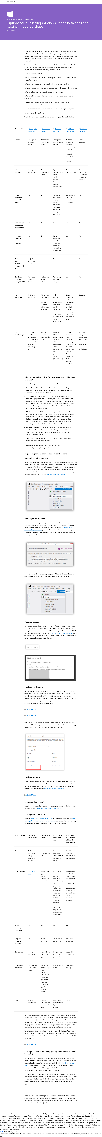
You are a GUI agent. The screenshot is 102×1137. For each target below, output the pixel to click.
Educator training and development (52, 1120)
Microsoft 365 (39, 1122)
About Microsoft (37, 1127)
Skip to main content (7, 1)
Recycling (89, 1134)
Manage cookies (51, 1134)
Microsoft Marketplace (92, 1125)
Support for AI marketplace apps (51, 1125)
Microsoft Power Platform (54, 1122)
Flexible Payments (34, 1118)
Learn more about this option (56, 474)
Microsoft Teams (70, 1122)
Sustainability (14, 1129)
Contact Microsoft (32, 1134)
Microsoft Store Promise (18, 1118)
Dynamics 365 (28, 1122)
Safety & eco (81, 1134)
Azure (9, 1125)
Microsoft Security (16, 1122)
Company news (49, 1127)
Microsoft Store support (61, 1116)
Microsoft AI (4, 1122)
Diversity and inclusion (86, 1127)
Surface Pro (4, 1114)
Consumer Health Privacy (9, 1134)
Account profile (33, 1116)
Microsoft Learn (33, 1125)
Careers (28, 1127)
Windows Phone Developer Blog (25, 19)
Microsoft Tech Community (73, 1125)
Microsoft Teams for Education (86, 1118)
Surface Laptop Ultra (28, 1114)
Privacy (42, 1134)
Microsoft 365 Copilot (85, 1122)
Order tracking (82, 1116)
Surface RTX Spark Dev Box (46, 1114)
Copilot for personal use (84, 1114)
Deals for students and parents (77, 1120)
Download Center (46, 1116)
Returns (74, 1116)
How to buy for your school (28, 1120)
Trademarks (71, 1134)
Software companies (7, 1127)
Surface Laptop (14, 1114)
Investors (74, 1127)
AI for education (95, 1120)
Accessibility (4, 1129)
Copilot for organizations (65, 1114)
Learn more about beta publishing (62, 633)
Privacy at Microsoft (63, 1127)
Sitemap (22, 1134)
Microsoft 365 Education (9, 1120)
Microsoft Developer (19, 1125)
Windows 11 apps (20, 1116)
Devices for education (66, 1118)
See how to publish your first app (54, 788)
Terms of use (62, 1134)
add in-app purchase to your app (41, 818)
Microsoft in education (49, 1118)
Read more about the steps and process (49, 808)
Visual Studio (20, 1127)
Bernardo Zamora (11, 30)
